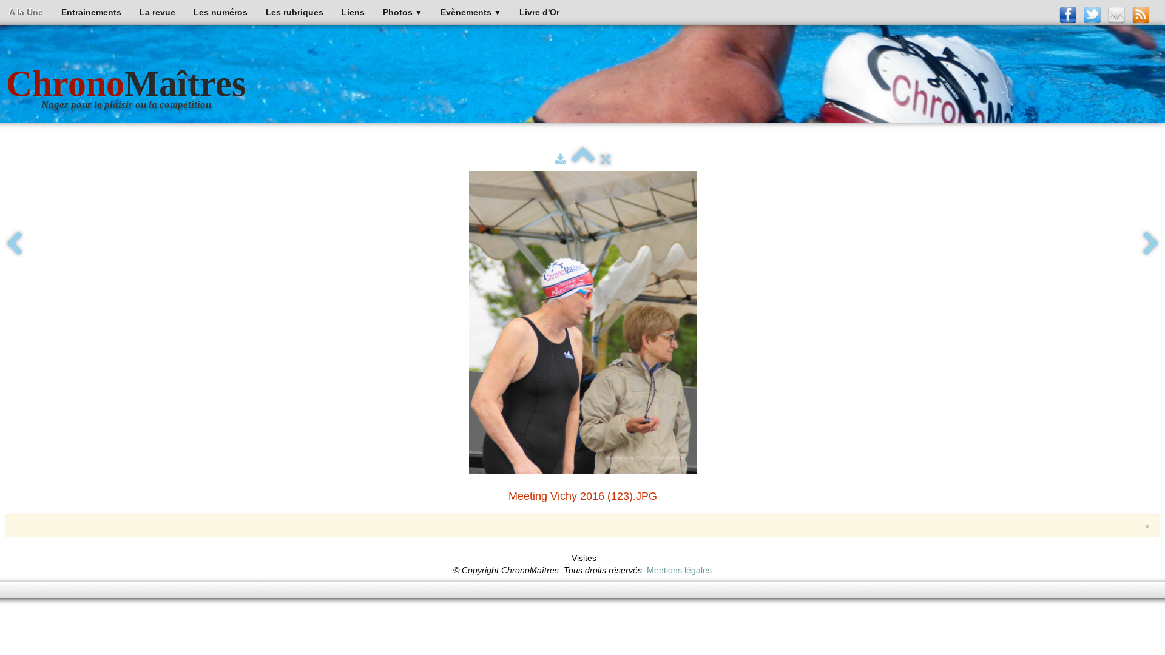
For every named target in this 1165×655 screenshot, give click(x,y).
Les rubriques (294, 12)
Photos (402, 12)
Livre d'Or (539, 12)
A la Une (26, 12)
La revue (157, 12)
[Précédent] (14, 244)
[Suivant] (1151, 244)
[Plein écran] (605, 159)
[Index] (583, 159)
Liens (353, 12)
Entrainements (91, 12)
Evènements (471, 12)
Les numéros (221, 12)
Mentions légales (679, 570)
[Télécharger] (560, 159)
